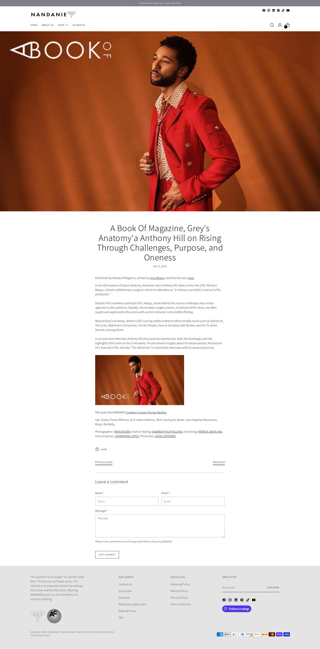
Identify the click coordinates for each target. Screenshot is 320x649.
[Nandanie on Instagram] (268, 10)
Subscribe (273, 587)
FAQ (121, 618)
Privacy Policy (178, 598)
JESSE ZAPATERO (165, 436)
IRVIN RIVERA (122, 432)
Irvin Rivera (157, 278)
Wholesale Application (132, 604)
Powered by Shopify (40, 635)
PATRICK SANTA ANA (210, 432)
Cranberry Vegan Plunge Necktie (146, 412)
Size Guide (125, 591)
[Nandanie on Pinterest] (278, 10)
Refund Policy (179, 591)
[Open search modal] (272, 25)
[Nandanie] (53, 14)
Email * (165, 493)
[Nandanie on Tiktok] (283, 10)
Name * (99, 493)
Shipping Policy (180, 584)
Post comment (107, 554)
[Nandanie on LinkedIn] (273, 10)
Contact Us (125, 584)
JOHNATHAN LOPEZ (127, 436)
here (191, 278)
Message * (101, 511)
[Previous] (124, 3)
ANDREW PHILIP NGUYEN (167, 432)
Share (103, 449)
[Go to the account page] (280, 25)
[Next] (196, 3)
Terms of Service (180, 604)
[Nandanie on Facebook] (264, 10)
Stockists (124, 598)
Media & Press (127, 611)
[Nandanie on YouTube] (288, 10)
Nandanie (52, 631)
